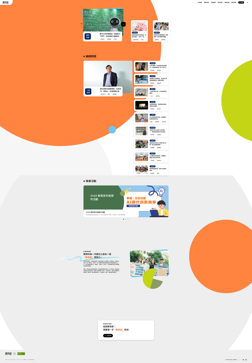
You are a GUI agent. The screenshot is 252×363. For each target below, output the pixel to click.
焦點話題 (227, 2)
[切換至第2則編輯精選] (81, 25)
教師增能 (220, 2)
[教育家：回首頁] (6, 3)
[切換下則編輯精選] (123, 24)
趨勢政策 (206, 2)
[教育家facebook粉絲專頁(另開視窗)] (243, 359)
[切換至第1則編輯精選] (81, 23)
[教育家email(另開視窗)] (246, 359)
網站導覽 (233, 2)
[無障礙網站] (21, 354)
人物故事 (199, 2)
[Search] (247, 2)
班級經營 (213, 2)
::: (2, 2)
